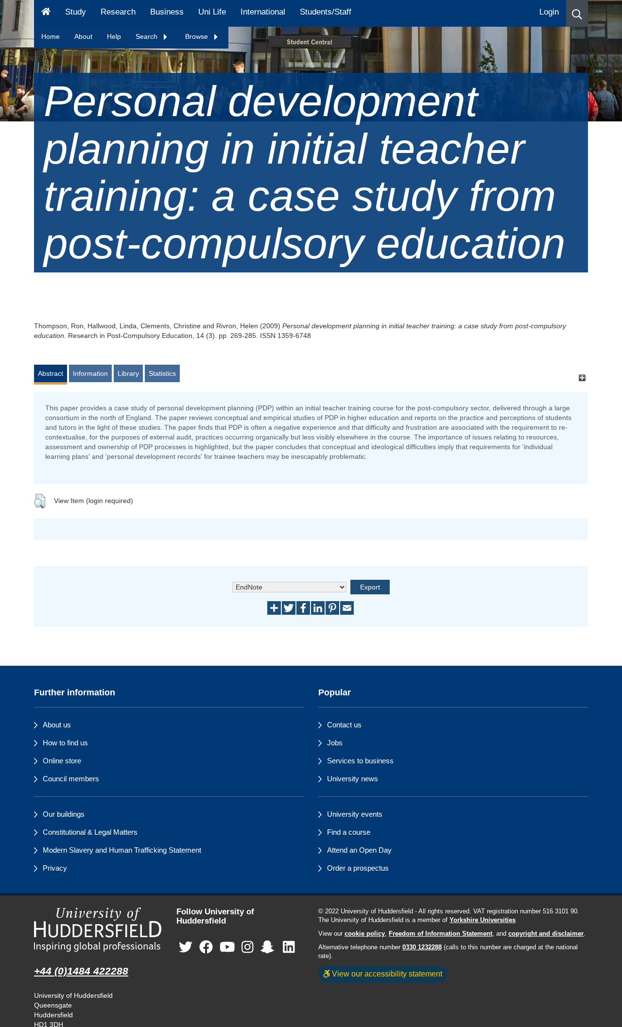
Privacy (55, 868)
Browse (197, 36)
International (263, 12)
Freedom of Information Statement (440, 933)
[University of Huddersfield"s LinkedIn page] (289, 947)
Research (118, 12)
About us (57, 725)
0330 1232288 (422, 947)
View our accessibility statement (386, 973)
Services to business (360, 761)
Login (549, 12)
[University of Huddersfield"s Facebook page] (206, 947)
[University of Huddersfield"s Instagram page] (248, 947)
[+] (582, 378)
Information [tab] (90, 373)
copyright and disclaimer (546, 933)
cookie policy (365, 933)
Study (75, 12)
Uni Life (212, 12)
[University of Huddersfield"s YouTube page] (227, 947)
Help (114, 36)
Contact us (344, 725)
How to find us (65, 743)
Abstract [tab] (50, 373)
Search (147, 36)
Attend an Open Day (359, 850)
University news (352, 778)
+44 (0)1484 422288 (81, 970)
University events (354, 814)
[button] (577, 13)
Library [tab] (128, 373)
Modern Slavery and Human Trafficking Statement (122, 850)
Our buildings (64, 814)
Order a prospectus (358, 868)
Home (50, 36)
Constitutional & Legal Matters (90, 832)
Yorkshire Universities (482, 920)
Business (167, 12)
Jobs (335, 743)
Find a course (348, 832)
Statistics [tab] (162, 373)
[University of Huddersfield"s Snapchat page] (269, 947)
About (83, 36)
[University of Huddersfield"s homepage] (98, 930)
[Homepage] (46, 13)
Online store (62, 761)
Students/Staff (325, 12)
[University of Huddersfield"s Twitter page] (185, 947)
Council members (71, 778)
